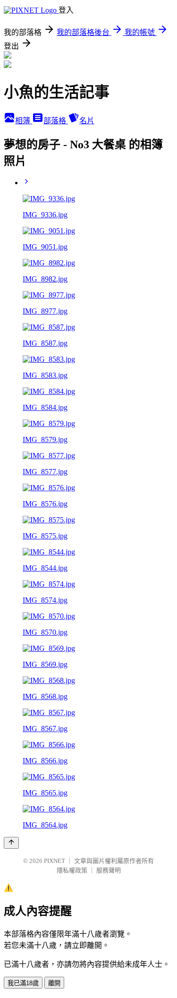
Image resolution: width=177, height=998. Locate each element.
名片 (86, 121)
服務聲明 (108, 870)
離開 (54, 983)
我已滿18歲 (23, 983)
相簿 (23, 121)
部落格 (55, 121)
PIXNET (54, 860)
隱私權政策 (72, 870)
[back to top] (11, 843)
